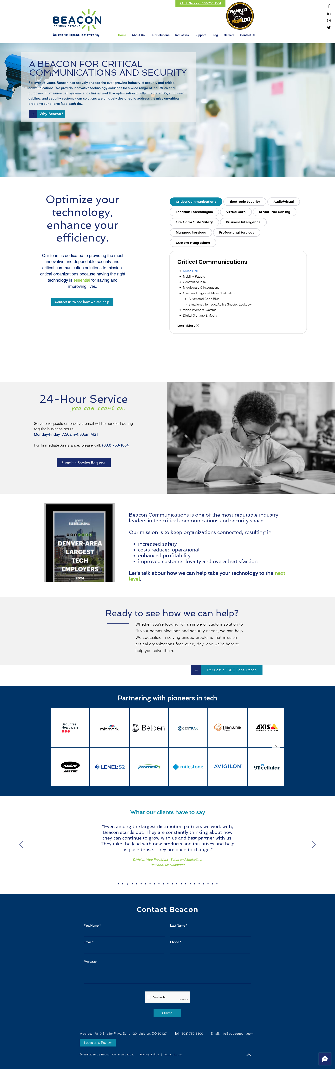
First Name (91, 925)
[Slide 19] (199, 884)
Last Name (177, 925)
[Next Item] (276, 747)
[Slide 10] (159, 884)
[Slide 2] (122, 884)
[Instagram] (329, 20)
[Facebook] (329, 6)
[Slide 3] (127, 884)
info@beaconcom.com (237, 1033)
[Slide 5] (136, 884)
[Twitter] (329, 27)
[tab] (196, 201)
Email (88, 941)
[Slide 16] (185, 884)
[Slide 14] (176, 884)
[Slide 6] (141, 884)
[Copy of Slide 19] (203, 884)
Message (90, 961)
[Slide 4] (132, 884)
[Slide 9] (154, 884)
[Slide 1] (118, 884)
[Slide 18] (194, 884)
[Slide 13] (172, 884)
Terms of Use (173, 1054)
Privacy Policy (149, 1054)
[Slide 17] (190, 884)
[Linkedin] (329, 13)
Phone (174, 941)
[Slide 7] (145, 884)
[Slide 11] (163, 884)
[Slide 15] (181, 884)
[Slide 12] (167, 884)
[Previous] (21, 845)
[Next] (314, 845)
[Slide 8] (150, 884)
